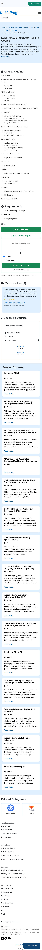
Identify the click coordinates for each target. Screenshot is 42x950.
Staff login (21, 949)
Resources (6, 837)
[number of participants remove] (21, 246)
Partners (5, 896)
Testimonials (7, 903)
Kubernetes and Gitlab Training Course (16, 33)
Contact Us (34, 3)
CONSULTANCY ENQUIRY (21, 236)
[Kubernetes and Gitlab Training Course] (10, 12)
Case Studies (7, 852)
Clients (4, 899)
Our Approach (8, 848)
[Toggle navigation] (39, 13)
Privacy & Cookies (21, 945)
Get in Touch (32, 946)
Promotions (6, 830)
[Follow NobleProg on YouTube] (9, 938)
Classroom (10, 260)
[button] (38, 340)
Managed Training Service (13, 874)
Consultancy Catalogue (12, 859)
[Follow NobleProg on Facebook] (5, 938)
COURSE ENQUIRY (21, 229)
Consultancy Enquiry (11, 855)
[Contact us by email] (2, 3)
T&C (3, 914)
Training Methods (9, 833)
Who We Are (7, 888)
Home (4, 28)
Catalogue (6, 826)
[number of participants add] (21, 252)
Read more (5, 56)
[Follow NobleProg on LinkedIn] (2, 938)
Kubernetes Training (10, 30)
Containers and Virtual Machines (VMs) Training (24, 28)
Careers (5, 907)
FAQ (3, 910)
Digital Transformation (12, 870)
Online (8, 256)
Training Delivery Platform (13, 877)
